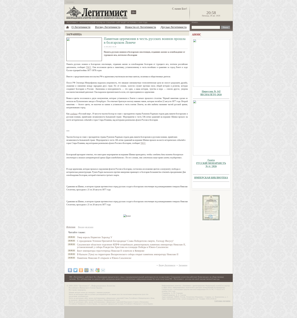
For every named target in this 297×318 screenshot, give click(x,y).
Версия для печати (85, 227)
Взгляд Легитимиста (107, 27)
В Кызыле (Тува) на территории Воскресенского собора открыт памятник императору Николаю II (127, 254)
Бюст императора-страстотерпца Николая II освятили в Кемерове (110, 251)
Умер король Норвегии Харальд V (94, 237)
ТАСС (88, 67)
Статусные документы (222, 301)
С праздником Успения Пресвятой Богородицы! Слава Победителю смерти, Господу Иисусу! (125, 241)
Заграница (183, 265)
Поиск (195, 22)
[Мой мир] (86, 270)
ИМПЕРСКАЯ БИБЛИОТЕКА (211, 177)
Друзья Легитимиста (174, 27)
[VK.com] (70, 270)
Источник (70, 227)
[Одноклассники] (81, 270)
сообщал (74, 114)
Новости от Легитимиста (140, 27)
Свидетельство (211, 207)
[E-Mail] (103, 270)
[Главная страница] (67, 27)
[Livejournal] (92, 270)
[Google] (97, 270)
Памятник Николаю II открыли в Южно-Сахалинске (104, 258)
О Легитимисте (81, 27)
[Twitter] (75, 270)
